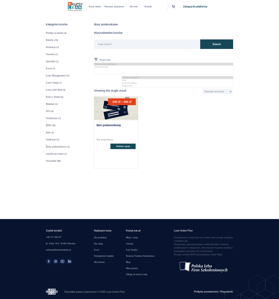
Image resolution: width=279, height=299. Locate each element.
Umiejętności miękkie (104, 256)
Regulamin (226, 291)
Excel (49, 68)
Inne (48, 132)
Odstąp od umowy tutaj (136, 274)
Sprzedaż (50, 61)
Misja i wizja (132, 237)
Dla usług (98, 243)
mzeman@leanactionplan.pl (58, 250)
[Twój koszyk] (173, 6)
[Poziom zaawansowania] (163, 64)
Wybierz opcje (123, 146)
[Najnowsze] (177, 85)
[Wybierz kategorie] (177, 77)
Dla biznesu (99, 262)
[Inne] (177, 80)
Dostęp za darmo (54, 32)
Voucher (50, 54)
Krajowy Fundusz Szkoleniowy (140, 256)
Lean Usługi (52, 82)
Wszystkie (51, 160)
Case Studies (131, 250)
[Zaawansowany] (163, 67)
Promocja (51, 47)
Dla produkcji (100, 237)
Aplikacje (51, 139)
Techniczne (51, 118)
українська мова (55, 153)
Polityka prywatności (206, 291)
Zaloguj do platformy (195, 6)
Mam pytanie (132, 268)
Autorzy (129, 243)
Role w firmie (53, 96)
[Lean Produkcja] (177, 83)
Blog (128, 262)
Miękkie (50, 104)
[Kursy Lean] (75, 6)
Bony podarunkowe (56, 146)
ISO (48, 111)
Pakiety (49, 40)
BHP (48, 125)
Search (216, 44)
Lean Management (55, 75)
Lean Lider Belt (54, 89)
